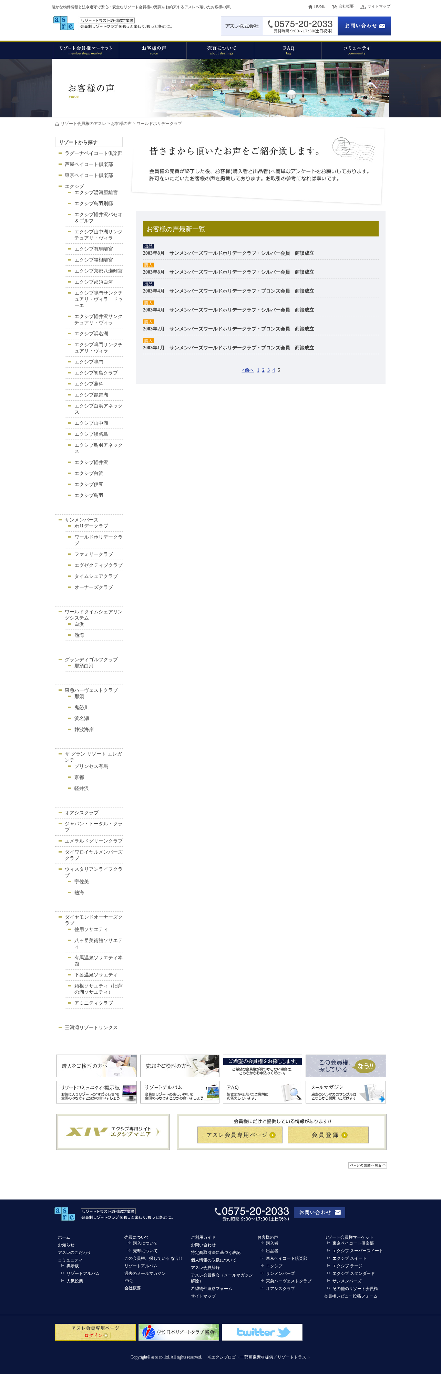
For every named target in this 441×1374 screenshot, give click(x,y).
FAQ (128, 1280)
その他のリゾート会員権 (355, 1288)
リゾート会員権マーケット (348, 1237)
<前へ (248, 370)
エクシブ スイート (349, 1258)
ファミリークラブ (93, 554)
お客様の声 (121, 123)
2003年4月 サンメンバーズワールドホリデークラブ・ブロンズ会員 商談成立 (228, 291)
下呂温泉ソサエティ (96, 974)
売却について (145, 1250)
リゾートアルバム (83, 1273)
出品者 (272, 1250)
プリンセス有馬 (91, 766)
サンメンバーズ (82, 519)
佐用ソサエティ (91, 929)
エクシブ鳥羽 (88, 495)
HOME (320, 6)
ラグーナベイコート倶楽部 (94, 153)
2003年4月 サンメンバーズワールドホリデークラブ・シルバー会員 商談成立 (228, 310)
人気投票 (74, 1281)
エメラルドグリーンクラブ (94, 841)
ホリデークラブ (91, 526)
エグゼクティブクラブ (98, 565)
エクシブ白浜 (88, 473)
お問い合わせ (203, 1245)
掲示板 (72, 1266)
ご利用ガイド (203, 1237)
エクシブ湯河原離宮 (96, 192)
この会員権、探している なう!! (153, 1258)
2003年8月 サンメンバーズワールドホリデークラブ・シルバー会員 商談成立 (228, 253)
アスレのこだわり (74, 1252)
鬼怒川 (81, 707)
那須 (79, 696)
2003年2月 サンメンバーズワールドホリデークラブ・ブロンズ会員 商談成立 (228, 328)
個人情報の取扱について (213, 1260)
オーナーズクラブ (93, 587)
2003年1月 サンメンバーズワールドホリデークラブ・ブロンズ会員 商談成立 (228, 347)
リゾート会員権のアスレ (83, 123)
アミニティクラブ (93, 1003)
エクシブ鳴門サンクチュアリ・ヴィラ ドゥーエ (98, 299)
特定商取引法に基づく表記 (215, 1252)
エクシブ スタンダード (353, 1273)
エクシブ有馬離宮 (93, 249)
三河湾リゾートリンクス (91, 1027)
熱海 (79, 635)
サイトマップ (379, 6)
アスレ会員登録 (205, 1267)
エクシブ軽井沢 (91, 462)
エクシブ (74, 186)
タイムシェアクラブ (96, 576)
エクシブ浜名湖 (91, 333)
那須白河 (84, 665)
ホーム (64, 1237)
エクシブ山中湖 (91, 423)
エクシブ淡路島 (91, 434)
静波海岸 (84, 729)
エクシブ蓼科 (88, 384)
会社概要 (346, 6)
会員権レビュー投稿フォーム (351, 1296)
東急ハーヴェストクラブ (91, 690)
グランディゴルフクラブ (91, 659)
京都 (79, 777)
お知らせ (66, 1245)
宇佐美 (81, 881)
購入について (145, 1243)
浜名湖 (81, 718)
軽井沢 (81, 788)
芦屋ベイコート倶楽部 (89, 164)
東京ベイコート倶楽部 (89, 175)
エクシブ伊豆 (88, 484)
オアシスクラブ (82, 812)
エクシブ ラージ (347, 1266)
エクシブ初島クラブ (96, 373)
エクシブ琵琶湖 (91, 395)
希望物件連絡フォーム (211, 1288)
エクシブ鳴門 (88, 361)
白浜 (79, 624)
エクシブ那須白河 (93, 282)
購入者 (272, 1243)
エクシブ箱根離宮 (93, 260)
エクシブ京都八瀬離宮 (98, 271)
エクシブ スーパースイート (357, 1250)
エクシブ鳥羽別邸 (93, 203)
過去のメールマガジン (145, 1273)
